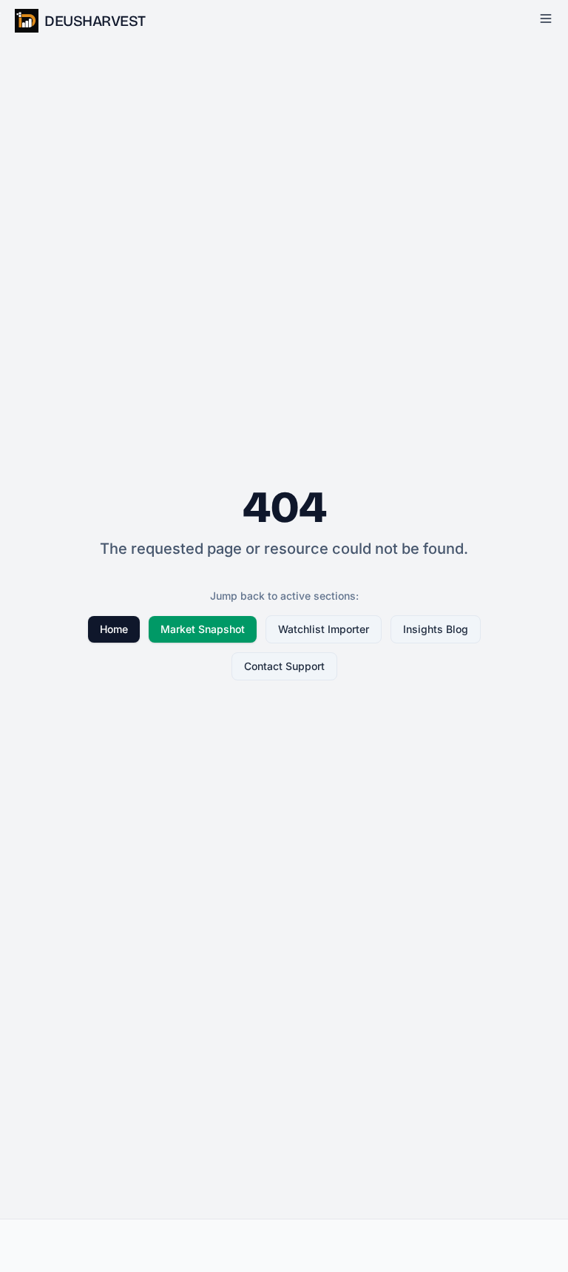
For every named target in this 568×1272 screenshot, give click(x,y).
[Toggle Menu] (545, 18)
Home (114, 629)
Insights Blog (435, 629)
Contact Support (284, 666)
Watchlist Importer (323, 629)
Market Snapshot (202, 629)
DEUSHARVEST (95, 21)
